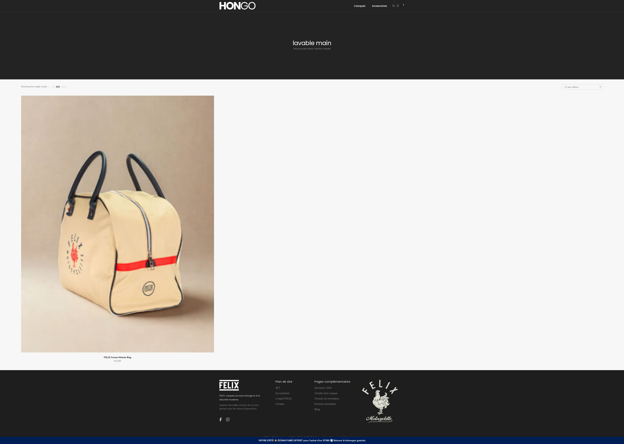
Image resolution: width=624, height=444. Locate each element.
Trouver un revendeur (326, 398)
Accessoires (282, 393)
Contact (279, 404)
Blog (317, 409)
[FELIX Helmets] (237, 8)
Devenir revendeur (325, 404)
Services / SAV (323, 388)
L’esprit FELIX (283, 398)
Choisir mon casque (326, 393)
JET (277, 388)
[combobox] (582, 87)
